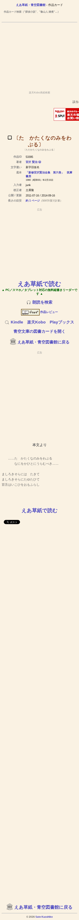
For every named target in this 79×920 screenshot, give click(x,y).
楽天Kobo (36, 322)
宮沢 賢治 (31, 162)
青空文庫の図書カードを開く (39, 331)
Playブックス (62, 322)
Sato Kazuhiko (44, 916)
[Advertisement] (39, 54)
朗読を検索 (42, 302)
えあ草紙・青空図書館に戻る (43, 342)
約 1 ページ (33, 200)
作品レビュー (49, 312)
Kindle (17, 322)
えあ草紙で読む (39, 283)
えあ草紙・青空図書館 (31, 5)
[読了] (10, 137)
